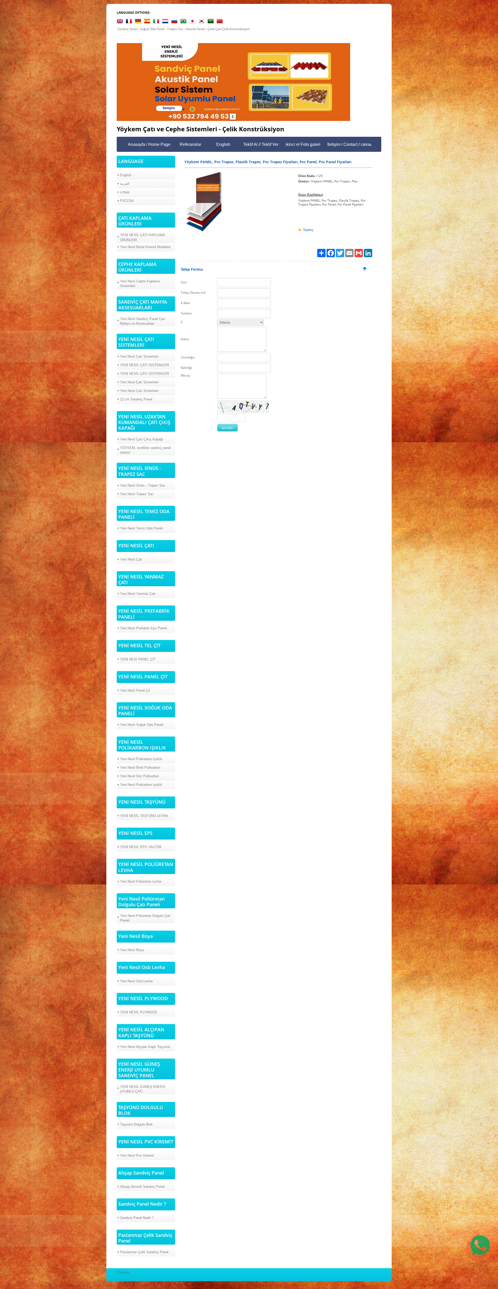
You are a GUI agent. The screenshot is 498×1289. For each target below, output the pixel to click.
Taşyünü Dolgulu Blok (136, 1124)
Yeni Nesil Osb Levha (136, 981)
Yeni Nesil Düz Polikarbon (139, 776)
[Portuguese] (184, 22)
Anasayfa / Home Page (149, 144)
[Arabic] (212, 22)
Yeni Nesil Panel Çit (135, 690)
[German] (139, 22)
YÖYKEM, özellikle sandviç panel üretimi (145, 450)
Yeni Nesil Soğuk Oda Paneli (141, 725)
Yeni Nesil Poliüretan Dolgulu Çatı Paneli (145, 918)
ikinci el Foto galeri (303, 144)
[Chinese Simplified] (221, 22)
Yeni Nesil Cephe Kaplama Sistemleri (140, 283)
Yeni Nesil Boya (132, 950)
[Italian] (157, 22)
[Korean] (202, 22)
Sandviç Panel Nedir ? (137, 1218)
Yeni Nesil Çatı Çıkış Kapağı (141, 439)
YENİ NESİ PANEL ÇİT (138, 659)
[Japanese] (193, 22)
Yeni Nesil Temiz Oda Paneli (141, 528)
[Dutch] (166, 22)
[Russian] (175, 22)
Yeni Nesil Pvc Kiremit (137, 1155)
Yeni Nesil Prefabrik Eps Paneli (143, 628)
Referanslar (190, 144)
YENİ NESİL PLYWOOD (138, 1012)
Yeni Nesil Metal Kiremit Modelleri (145, 247)
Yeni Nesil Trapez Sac (137, 494)
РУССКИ (127, 201)
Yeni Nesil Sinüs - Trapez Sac (142, 485)
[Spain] (148, 22)
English (223, 144)
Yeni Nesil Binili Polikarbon (140, 767)
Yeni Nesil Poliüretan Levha (140, 881)
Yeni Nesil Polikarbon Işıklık (141, 759)
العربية (124, 184)
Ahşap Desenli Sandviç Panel (142, 1187)
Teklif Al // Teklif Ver (261, 144)
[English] (121, 22)
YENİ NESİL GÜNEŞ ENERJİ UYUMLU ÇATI (142, 1089)
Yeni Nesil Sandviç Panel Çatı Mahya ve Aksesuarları (142, 321)
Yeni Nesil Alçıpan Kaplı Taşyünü (145, 1047)
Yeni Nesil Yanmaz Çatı (138, 594)
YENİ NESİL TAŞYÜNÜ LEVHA (144, 816)
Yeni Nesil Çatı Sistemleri (139, 356)
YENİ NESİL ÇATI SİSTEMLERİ (144, 365)
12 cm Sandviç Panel (136, 399)
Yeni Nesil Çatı (131, 559)
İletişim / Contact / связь (349, 144)
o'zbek (125, 192)
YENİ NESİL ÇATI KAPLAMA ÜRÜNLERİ (142, 237)
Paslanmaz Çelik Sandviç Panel (144, 1252)
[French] (130, 22)
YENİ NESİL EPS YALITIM (140, 847)
